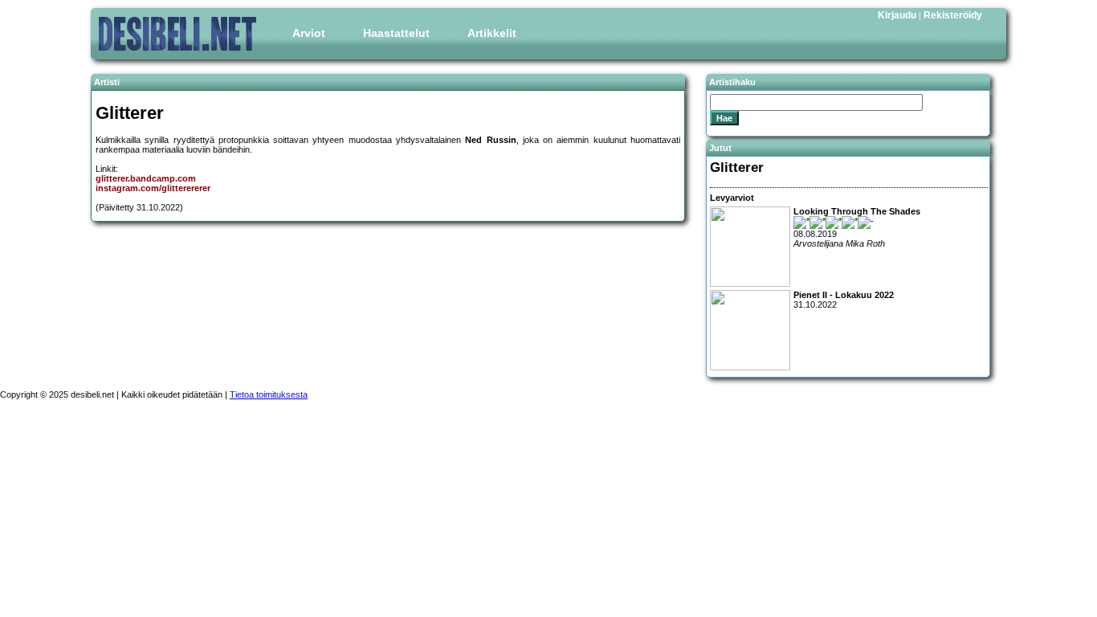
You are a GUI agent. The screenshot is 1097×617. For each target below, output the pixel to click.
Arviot (308, 33)
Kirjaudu (897, 15)
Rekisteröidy (953, 15)
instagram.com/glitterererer (153, 188)
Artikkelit (491, 33)
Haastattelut (396, 33)
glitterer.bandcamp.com (146, 178)
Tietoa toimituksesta (269, 394)
